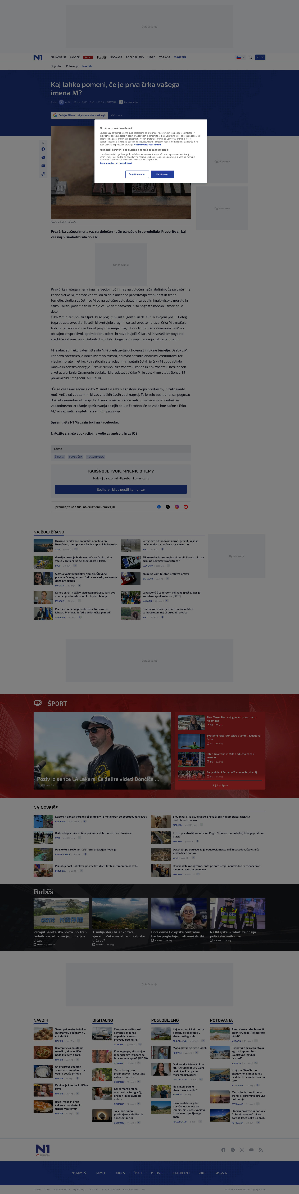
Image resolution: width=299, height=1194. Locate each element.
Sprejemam (162, 174)
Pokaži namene (137, 174)
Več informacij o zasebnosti (147, 144)
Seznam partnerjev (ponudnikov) (116, 163)
